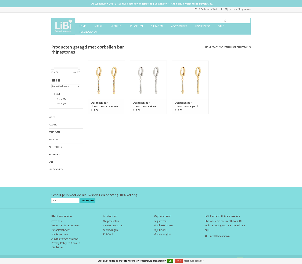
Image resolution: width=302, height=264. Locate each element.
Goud (61, 99)
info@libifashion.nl (220, 236)
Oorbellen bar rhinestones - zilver (144, 104)
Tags (215, 47)
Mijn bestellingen (163, 225)
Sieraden (157, 26)
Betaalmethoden (60, 230)
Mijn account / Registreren (238, 9)
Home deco (202, 26)
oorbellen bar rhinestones (235, 47)
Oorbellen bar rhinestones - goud (186, 104)
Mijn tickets (160, 230)
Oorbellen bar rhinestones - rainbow (104, 104)
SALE (221, 26)
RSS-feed (108, 234)
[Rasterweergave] (54, 80)
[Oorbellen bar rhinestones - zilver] (148, 80)
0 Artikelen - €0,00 (208, 9)
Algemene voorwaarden (64, 238)
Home (82, 26)
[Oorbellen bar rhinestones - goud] (190, 80)
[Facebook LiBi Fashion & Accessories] (241, 195)
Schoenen (136, 26)
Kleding (116, 26)
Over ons (56, 221)
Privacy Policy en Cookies (65, 243)
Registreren (160, 221)
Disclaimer (57, 247)
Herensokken (88, 31)
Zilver (61, 103)
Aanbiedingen (110, 230)
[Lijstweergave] (58, 80)
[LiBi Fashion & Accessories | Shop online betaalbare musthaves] (63, 26)
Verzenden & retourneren (65, 225)
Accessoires (179, 26)
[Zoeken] (225, 21)
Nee (179, 261)
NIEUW (98, 26)
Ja (170, 261)
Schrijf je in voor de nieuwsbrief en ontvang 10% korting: (94, 195)
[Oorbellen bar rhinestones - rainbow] (106, 80)
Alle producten (111, 221)
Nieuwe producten (113, 225)
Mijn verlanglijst (162, 234)
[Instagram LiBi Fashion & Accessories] (248, 195)
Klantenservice (59, 234)
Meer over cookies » (194, 261)
